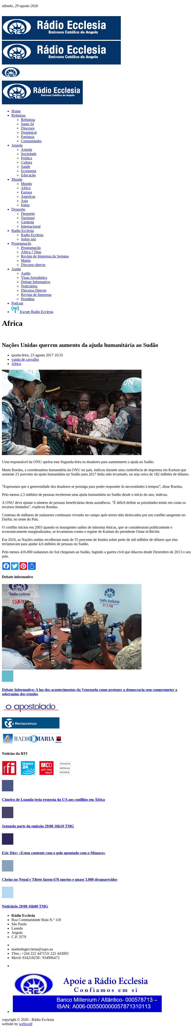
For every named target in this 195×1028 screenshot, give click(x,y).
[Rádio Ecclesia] (61, 39)
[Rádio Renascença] (30, 727)
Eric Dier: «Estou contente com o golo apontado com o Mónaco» (53, 853)
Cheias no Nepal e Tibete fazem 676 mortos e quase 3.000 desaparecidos (59, 879)
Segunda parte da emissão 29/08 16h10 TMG (38, 826)
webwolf (25, 1024)
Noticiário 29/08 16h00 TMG (25, 906)
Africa (16, 364)
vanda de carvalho (25, 359)
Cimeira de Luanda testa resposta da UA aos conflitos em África (53, 800)
